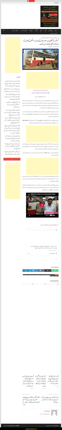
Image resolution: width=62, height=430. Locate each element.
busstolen (52, 274)
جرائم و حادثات (49, 37)
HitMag (17, 425)
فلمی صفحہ (36, 30)
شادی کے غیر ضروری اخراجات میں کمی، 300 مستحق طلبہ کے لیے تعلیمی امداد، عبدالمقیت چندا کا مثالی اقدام (12, 146)
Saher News (56, 425)
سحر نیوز (49, 46)
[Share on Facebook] (40, 270)
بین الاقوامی (50, 30)
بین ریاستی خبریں (55, 37)
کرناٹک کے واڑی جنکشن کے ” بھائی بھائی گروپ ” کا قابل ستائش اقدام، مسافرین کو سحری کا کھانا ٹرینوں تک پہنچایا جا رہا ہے (40, 381)
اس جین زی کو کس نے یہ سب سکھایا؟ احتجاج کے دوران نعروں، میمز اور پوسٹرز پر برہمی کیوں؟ (12, 90)
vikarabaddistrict (54, 275)
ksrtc (33, 274)
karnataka (38, 274)
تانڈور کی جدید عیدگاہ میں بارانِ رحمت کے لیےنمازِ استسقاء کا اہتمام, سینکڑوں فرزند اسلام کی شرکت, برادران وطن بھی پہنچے (12, 112)
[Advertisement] (42, 80)
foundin (42, 274)
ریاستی (41, 30)
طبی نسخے (31, 30)
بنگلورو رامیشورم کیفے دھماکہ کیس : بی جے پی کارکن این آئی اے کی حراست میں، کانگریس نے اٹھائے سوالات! (53, 380)
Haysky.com (34, 428)
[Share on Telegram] (33, 270)
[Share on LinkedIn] (26, 270)
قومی (45, 30)
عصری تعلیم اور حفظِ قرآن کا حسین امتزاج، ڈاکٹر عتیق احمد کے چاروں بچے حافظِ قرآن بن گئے (12, 152)
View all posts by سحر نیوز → (44, 414)
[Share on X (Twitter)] (47, 270)
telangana (25, 274)
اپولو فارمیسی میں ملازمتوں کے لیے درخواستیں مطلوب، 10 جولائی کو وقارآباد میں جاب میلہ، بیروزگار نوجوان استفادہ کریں (12, 138)
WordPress (11, 425)
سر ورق (56, 30)
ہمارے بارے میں (54, 33)
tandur (30, 274)
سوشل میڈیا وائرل (24, 30)
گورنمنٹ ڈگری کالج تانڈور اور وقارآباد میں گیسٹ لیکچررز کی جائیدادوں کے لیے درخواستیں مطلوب (13, 104)
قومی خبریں (43, 37)
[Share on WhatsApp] (55, 270)
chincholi (47, 274)
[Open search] (4, 30)
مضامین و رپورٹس (15, 30)
